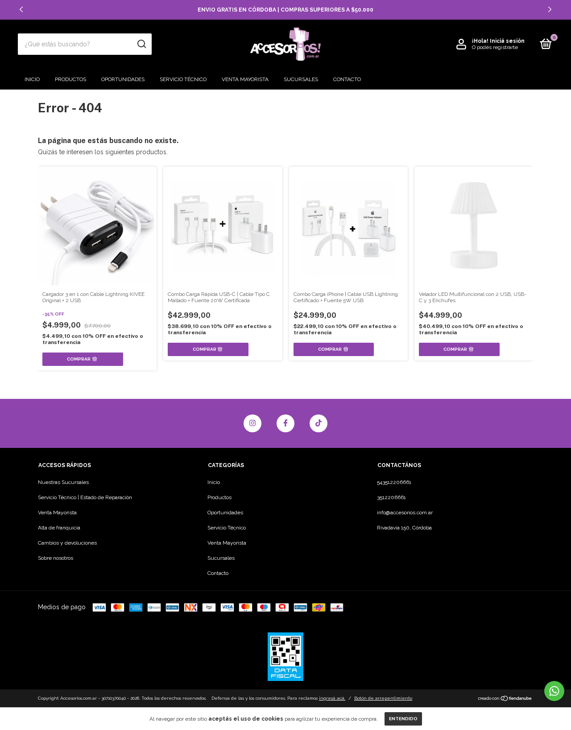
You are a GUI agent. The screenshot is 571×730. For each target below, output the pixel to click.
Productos (70, 79)
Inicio (32, 79)
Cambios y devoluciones (67, 543)
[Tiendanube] (505, 699)
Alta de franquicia (59, 528)
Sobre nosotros (55, 558)
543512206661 (394, 482)
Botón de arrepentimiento (383, 698)
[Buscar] (141, 44)
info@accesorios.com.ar (405, 512)
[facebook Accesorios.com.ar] (285, 423)
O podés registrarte (495, 47)
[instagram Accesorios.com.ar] (252, 423)
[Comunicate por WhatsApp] (554, 691)
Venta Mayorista (245, 79)
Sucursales (301, 79)
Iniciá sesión (507, 41)
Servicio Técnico (183, 79)
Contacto (347, 79)
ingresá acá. (332, 698)
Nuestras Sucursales (63, 482)
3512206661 (391, 497)
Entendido (403, 718)
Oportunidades (123, 79)
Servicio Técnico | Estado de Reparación (85, 497)
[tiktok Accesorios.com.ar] (318, 423)
